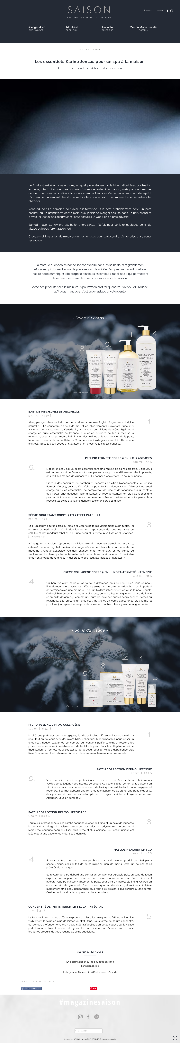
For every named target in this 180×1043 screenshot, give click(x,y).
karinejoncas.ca (90, 966)
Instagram (69, 972)
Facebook (83, 972)
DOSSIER (84, 50)
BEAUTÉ (96, 50)
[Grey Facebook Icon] (88, 1017)
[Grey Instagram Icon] (80, 1017)
